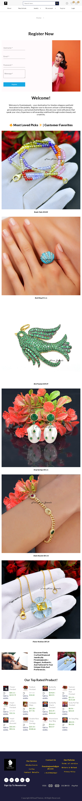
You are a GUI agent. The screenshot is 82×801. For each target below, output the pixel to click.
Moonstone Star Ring (53, 720)
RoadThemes (37, 798)
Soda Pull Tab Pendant (74, 704)
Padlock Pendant (32, 688)
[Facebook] (6, 780)
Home (38, 18)
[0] (76, 3)
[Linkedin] (22, 780)
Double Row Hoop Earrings (34, 721)
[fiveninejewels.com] (5, 3)
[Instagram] (17, 780)
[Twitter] (12, 780)
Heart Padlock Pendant (13, 705)
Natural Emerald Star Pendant (72, 690)
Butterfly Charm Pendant (52, 705)
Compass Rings (32, 704)
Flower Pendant (13, 688)
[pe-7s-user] (67, 4)
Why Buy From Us (31, 765)
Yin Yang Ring (73, 719)
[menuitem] (9, 8)
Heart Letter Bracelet (13, 721)
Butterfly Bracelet (52, 688)
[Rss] (28, 780)
